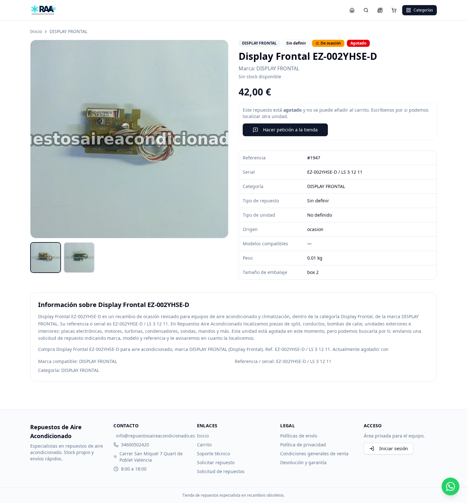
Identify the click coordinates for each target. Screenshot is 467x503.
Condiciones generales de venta (314, 454)
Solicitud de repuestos (221, 471)
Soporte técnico (213, 454)
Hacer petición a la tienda (290, 130)
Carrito (204, 445)
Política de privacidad (303, 445)
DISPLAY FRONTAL (68, 31)
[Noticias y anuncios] (380, 10)
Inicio (36, 31)
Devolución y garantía (303, 462)
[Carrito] (394, 10)
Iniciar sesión (393, 448)
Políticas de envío (298, 436)
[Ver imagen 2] (79, 257)
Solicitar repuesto (215, 462)
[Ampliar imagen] (129, 139)
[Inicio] (352, 10)
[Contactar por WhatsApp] (450, 486)
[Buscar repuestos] (366, 10)
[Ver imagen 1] (45, 257)
